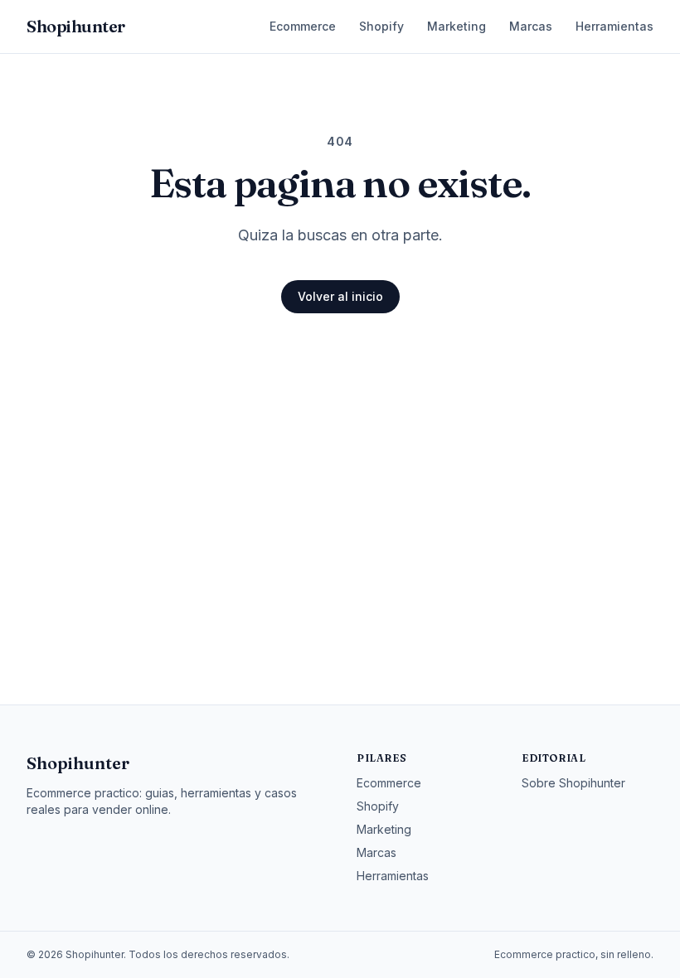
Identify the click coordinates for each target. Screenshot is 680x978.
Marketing (456, 26)
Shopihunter (78, 763)
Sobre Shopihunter (573, 783)
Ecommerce (303, 26)
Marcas (530, 26)
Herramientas (614, 26)
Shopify (381, 26)
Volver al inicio (340, 296)
